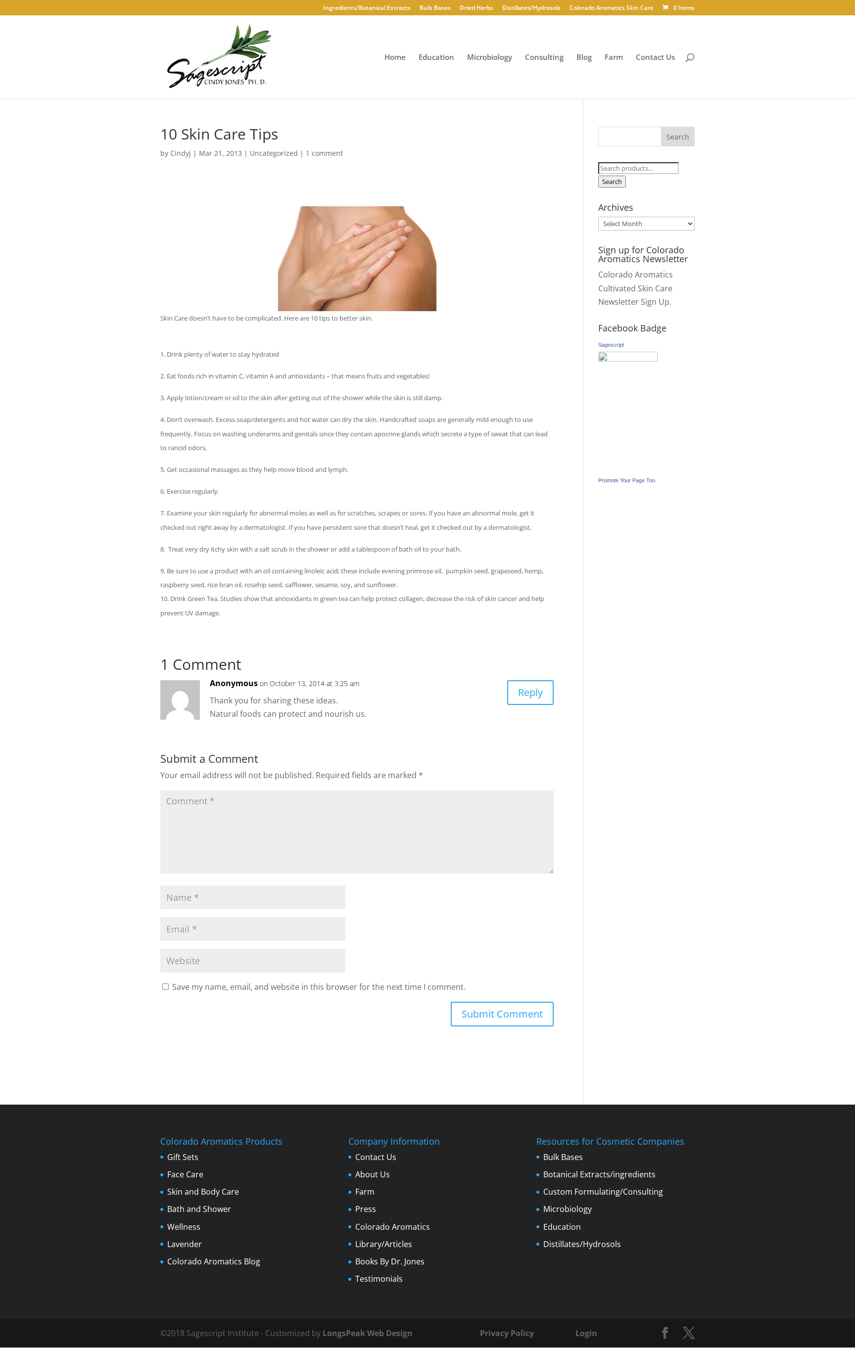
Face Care (185, 1174)
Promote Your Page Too (626, 480)
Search (612, 181)
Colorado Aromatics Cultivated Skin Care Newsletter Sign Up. (635, 288)
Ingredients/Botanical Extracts (367, 8)
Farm (614, 57)
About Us (372, 1174)
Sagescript (611, 345)
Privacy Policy (506, 1333)
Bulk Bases (435, 8)
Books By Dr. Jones (390, 1261)
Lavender (184, 1244)
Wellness (183, 1226)
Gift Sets (182, 1157)
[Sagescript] (628, 358)
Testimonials (379, 1278)
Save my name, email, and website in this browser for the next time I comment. (319, 986)
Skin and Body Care (203, 1191)
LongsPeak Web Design (368, 1333)
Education (436, 57)
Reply (530, 692)
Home (395, 57)
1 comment (324, 153)
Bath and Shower (199, 1209)
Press (365, 1209)
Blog (584, 57)
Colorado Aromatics (392, 1226)
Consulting (544, 57)
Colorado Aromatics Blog (213, 1261)
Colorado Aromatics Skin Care (612, 8)
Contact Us (655, 57)
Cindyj (180, 153)
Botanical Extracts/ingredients (599, 1174)
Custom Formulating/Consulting (603, 1191)
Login (586, 1333)
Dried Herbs (476, 8)
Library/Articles (383, 1244)
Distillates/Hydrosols (531, 8)
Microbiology (489, 57)
